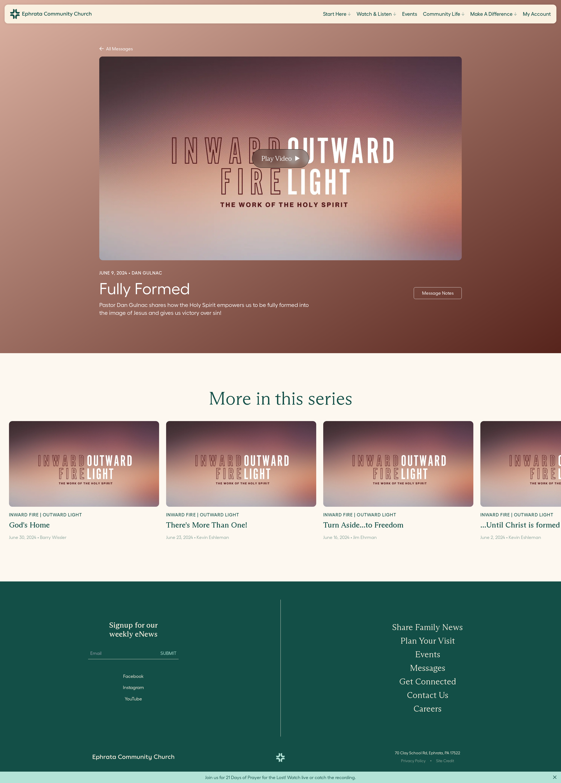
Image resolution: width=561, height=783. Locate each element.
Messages (427, 668)
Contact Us (427, 695)
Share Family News (427, 627)
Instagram (133, 687)
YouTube (133, 698)
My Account (537, 14)
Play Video (276, 158)
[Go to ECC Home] (51, 14)
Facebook (133, 676)
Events (409, 14)
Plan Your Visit (427, 641)
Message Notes (438, 293)
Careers (428, 708)
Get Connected (427, 681)
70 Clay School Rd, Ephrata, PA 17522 (427, 753)
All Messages (119, 48)
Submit (168, 653)
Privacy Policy (413, 760)
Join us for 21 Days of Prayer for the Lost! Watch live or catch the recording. (280, 777)
